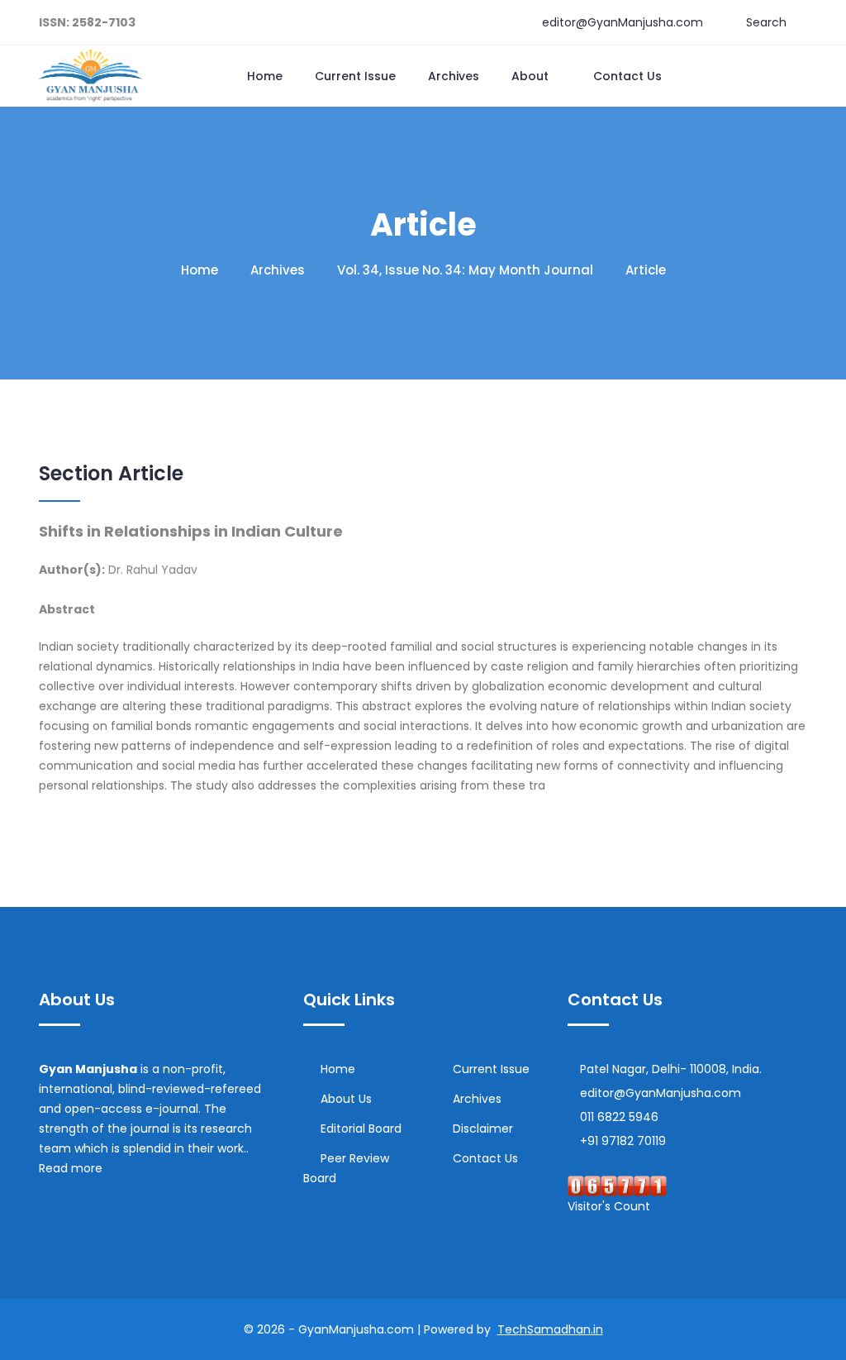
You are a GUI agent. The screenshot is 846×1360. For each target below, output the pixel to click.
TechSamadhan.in (550, 1329)
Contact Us (627, 76)
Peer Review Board (346, 1168)
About (531, 76)
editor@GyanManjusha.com (622, 22)
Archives (453, 76)
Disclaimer (483, 1128)
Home (265, 76)
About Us (346, 1098)
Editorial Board (361, 1128)
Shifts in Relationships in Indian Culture (191, 531)
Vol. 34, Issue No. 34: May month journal (465, 270)
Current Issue (355, 76)
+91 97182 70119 (623, 1141)
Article (645, 270)
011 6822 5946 (619, 1117)
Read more (72, 1168)
